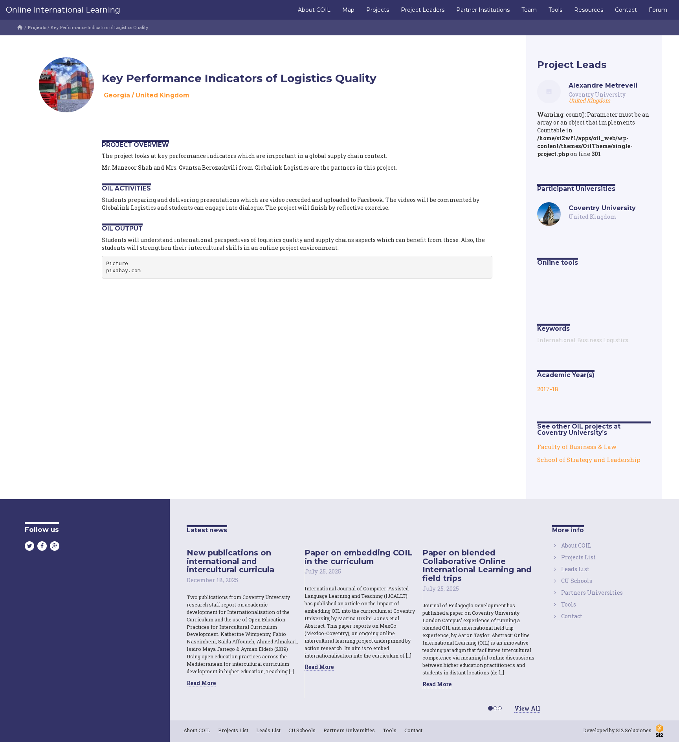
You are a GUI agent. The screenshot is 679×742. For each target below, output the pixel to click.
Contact (626, 9)
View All (527, 708)
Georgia (117, 95)
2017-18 (547, 389)
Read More (201, 683)
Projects (377, 9)
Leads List (575, 569)
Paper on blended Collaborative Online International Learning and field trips (477, 565)
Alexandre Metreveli (603, 85)
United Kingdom (162, 95)
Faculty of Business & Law (577, 447)
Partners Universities (592, 592)
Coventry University (597, 94)
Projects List (578, 557)
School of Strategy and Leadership (588, 460)
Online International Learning (63, 10)
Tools (555, 9)
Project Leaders (422, 9)
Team (529, 9)
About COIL (314, 9)
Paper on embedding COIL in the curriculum (359, 557)
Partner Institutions (483, 9)
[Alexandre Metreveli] (549, 91)
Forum (658, 9)
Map (348, 9)
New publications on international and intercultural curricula (230, 561)
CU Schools (576, 580)
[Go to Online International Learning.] (20, 27)
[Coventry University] (549, 213)
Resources (588, 9)
